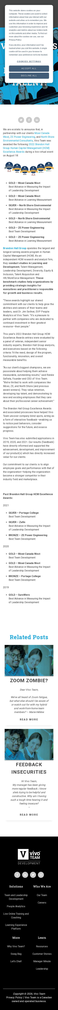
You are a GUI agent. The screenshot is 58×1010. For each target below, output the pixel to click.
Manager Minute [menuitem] (42, 961)
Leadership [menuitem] (42, 968)
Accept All (29, 68)
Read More (29, 719)
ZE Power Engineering (22, 136)
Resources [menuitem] (42, 946)
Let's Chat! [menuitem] (16, 961)
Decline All (29, 76)
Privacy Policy (14, 997)
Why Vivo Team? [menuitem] (16, 946)
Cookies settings (29, 61)
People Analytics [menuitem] (16, 906)
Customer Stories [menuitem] (42, 953)
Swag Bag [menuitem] (16, 953)
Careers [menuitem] (42, 902)
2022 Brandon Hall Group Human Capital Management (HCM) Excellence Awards (26, 148)
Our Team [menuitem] (42, 895)
